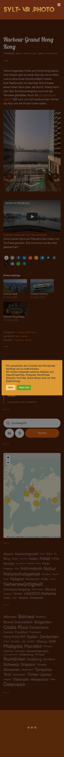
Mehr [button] (10, 387)
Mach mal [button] (24, 387)
